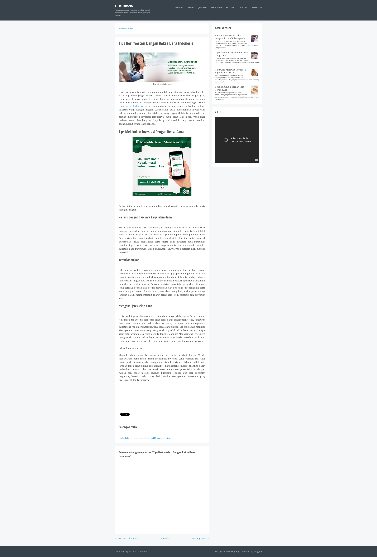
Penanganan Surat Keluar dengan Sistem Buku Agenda (230, 37)
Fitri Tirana (124, 5)
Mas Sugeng (232, 551)
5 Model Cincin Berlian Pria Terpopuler (229, 88)
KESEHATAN (257, 7)
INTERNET (230, 7)
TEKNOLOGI (216, 7)
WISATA (190, 7)
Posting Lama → (200, 538)
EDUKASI (243, 7)
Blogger (258, 551)
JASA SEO (203, 7)
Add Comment (157, 438)
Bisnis (168, 438)
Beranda (179, 7)
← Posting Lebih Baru (126, 538)
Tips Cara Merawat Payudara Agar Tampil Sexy (230, 71)
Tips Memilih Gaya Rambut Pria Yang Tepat (231, 54)
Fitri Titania (141, 551)
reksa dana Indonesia (131, 106)
